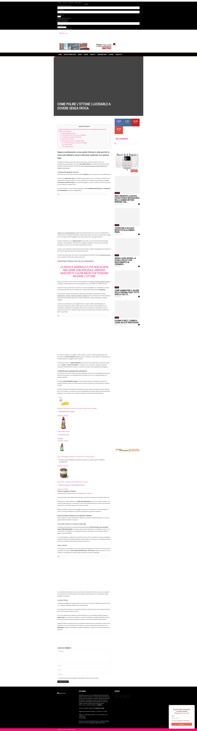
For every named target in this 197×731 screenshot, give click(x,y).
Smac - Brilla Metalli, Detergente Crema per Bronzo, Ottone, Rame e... (76, 456)
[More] (76, 120)
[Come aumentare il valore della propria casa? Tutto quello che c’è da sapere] (127, 279)
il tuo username (60, 9)
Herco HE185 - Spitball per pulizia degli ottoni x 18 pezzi (72, 482)
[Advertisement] (127, 386)
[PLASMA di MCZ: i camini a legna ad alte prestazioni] (127, 309)
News (117, 255)
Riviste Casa (70, 2)
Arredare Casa (102, 54)
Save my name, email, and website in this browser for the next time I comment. (79, 678)
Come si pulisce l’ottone (67, 139)
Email (173, 716)
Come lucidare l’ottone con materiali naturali (72, 140)
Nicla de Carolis (99, 708)
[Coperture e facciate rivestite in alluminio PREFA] (127, 217)
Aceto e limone (67, 144)
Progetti (92, 54)
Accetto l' (181, 720)
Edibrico (100, 705)
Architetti (119, 54)
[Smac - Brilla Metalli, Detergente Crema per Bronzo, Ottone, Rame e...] (84, 448)
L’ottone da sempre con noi (67, 133)
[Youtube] (128, 696)
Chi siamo (65, 2)
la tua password (60, 14)
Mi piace (119, 119)
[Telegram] (73, 120)
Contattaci (59, 2)
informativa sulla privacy (183, 720)
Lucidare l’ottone (67, 146)
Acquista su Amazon (62, 415)
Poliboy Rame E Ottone (63, 431)
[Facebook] (58, 120)
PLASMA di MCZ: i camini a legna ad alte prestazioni (127, 321)
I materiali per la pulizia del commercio (70, 137)
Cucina (86, 54)
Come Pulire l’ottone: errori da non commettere (73, 135)
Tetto (117, 225)
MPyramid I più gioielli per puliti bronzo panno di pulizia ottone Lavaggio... (77, 408)
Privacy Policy (82, 718)
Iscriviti (182, 724)
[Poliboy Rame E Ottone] (84, 423)
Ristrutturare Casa (70, 54)
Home (60, 54)
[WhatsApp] (69, 120)
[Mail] (124, 696)
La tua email (59, 25)
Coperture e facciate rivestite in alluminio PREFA (125, 230)
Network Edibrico (78, 2)
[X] (62, 120)
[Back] (84, 2)
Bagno (80, 54)
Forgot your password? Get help (64, 18)
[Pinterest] (66, 120)
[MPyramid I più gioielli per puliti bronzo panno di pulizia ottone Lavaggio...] (84, 401)
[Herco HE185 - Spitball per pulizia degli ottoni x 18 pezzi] (84, 473)
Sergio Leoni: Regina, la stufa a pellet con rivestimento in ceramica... (125, 261)
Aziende (111, 54)
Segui (127, 119)
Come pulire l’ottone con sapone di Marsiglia (74, 142)
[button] (138, 54)
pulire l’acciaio (88, 493)
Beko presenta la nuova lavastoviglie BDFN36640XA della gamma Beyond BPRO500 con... (127, 199)
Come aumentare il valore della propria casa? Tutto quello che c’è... (127, 292)
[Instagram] (120, 696)
